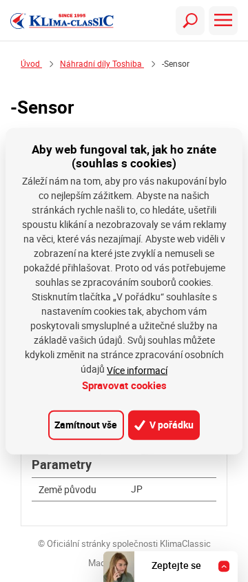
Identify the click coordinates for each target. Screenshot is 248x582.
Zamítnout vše (85, 424)
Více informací (137, 370)
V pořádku (170, 424)
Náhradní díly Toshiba (102, 63)
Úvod (31, 63)
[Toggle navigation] (190, 20)
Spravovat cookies (124, 385)
